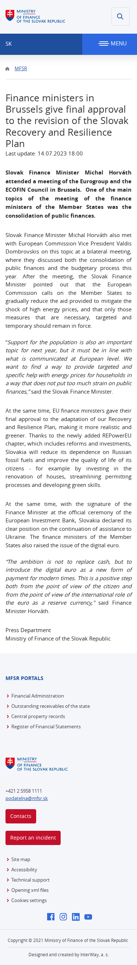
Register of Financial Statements (46, 726)
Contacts (20, 815)
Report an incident (33, 837)
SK (8, 43)
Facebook (52, 917)
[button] (120, 16)
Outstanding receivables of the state (50, 706)
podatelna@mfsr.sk (26, 798)
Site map (20, 859)
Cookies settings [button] (29, 900)
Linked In (77, 917)
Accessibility (24, 869)
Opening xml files (30, 890)
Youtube (90, 917)
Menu (118, 43)
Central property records (38, 716)
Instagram (65, 917)
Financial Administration (37, 695)
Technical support (30, 879)
